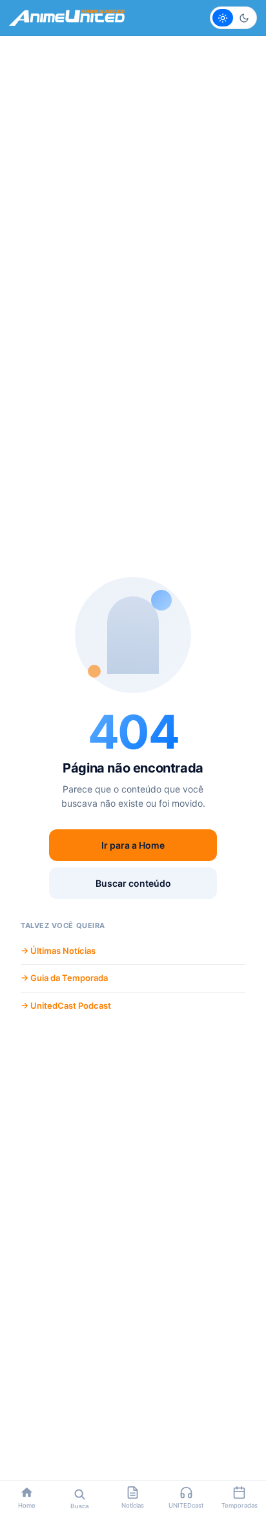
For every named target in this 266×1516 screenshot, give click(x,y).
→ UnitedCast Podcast (66, 1005)
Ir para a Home (133, 845)
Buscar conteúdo (133, 883)
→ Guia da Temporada (64, 978)
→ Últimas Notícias (58, 950)
